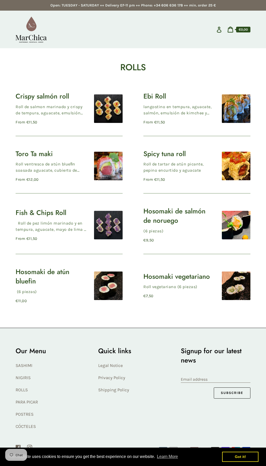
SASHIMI (24, 365)
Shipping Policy (113, 389)
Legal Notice (110, 365)
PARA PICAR (27, 402)
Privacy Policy (111, 377)
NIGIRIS (23, 377)
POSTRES (25, 414)
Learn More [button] (167, 456)
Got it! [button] (240, 457)
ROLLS (22, 389)
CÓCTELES (26, 426)
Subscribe (232, 393)
